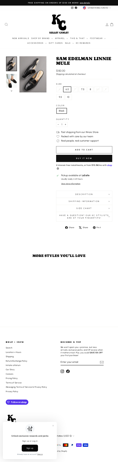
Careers (9, 374)
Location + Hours (13, 352)
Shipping (60, 74)
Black (61, 110)
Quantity (63, 119)
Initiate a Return (13, 365)
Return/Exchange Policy (16, 361)
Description (84, 194)
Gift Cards (56, 43)
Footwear (96, 38)
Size (59, 84)
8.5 (97, 89)
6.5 (67, 89)
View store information (70, 184)
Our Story (10, 369)
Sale (68, 43)
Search (9, 348)
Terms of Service (14, 383)
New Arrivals (20, 38)
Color (60, 105)
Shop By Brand (41, 38)
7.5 (82, 89)
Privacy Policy (12, 391)
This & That (78, 38)
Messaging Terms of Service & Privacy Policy (26, 387)
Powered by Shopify (59, 451)
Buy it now (84, 158)
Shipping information (84, 201)
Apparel (60, 38)
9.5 (60, 97)
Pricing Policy (12, 378)
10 (68, 97)
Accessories (35, 43)
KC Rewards (83, 43)
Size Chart (84, 208)
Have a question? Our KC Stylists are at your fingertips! (84, 216)
